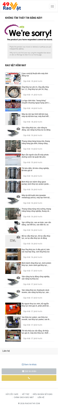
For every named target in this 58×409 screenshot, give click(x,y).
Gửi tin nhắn (30, 371)
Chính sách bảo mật (24, 397)
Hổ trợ (25, 394)
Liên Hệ (41, 397)
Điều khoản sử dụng (42, 394)
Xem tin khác (30, 364)
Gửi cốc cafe (12, 394)
